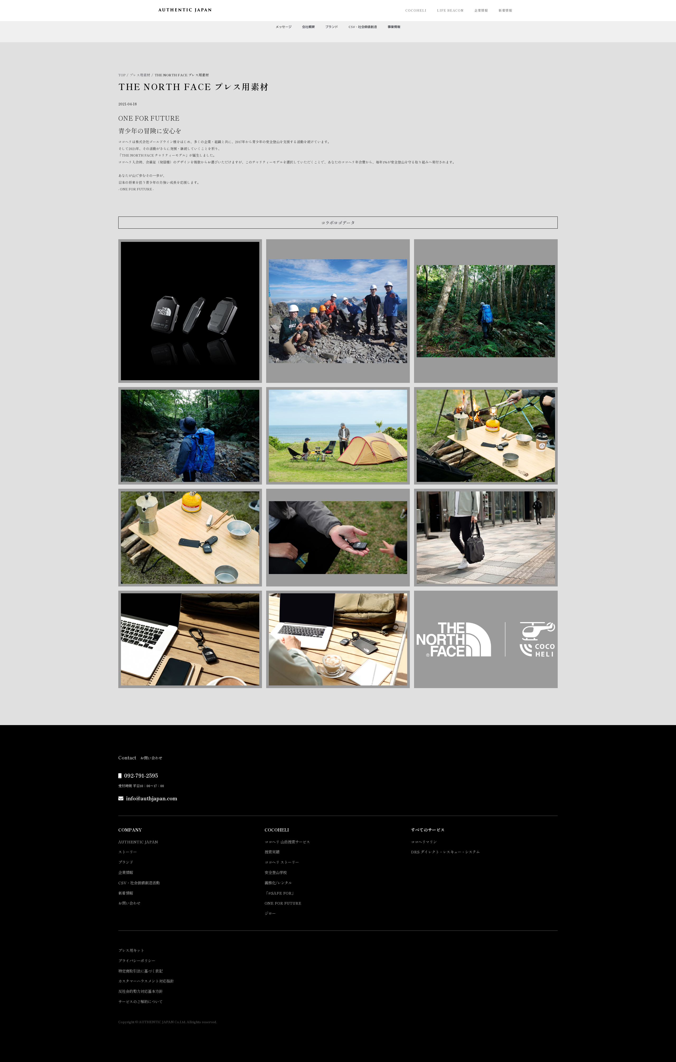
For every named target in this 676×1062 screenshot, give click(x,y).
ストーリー (127, 851)
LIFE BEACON (450, 10)
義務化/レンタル (278, 882)
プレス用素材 (140, 74)
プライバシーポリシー (136, 960)
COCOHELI (415, 10)
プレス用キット (131, 950)
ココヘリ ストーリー (282, 862)
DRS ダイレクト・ (445, 851)
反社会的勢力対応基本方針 (140, 991)
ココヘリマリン (424, 841)
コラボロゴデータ (338, 222)
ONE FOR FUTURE (283, 903)
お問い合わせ (129, 903)
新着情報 (505, 10)
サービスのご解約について (140, 1001)
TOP (121, 74)
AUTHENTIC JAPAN (138, 841)
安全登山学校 (276, 872)
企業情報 (481, 10)
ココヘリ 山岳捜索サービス (287, 841)
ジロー (270, 913)
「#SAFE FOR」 (280, 893)
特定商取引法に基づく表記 (140, 971)
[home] (184, 10)
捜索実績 (272, 851)
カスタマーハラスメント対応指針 (146, 981)
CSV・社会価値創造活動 (139, 882)
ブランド (125, 862)
